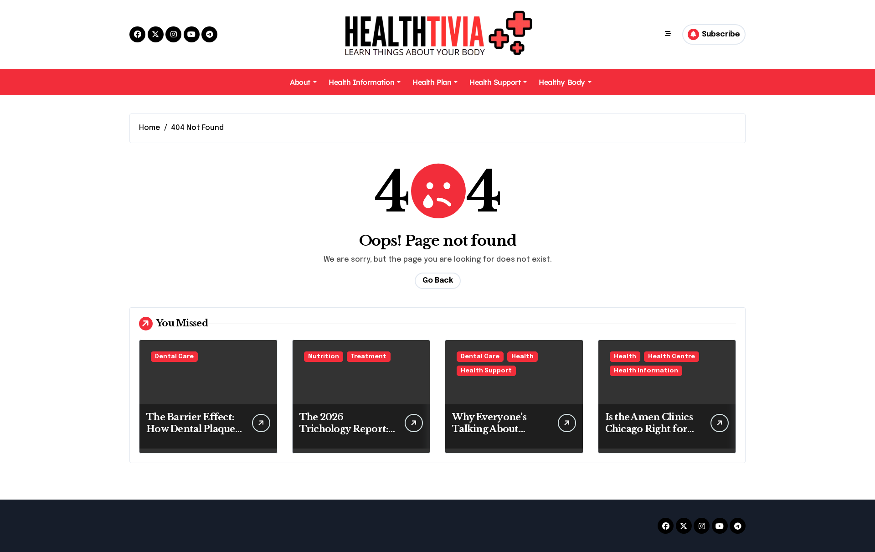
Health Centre (671, 357)
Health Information (361, 82)
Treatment (368, 357)
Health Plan (431, 82)
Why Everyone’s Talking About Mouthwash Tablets (497, 429)
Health (522, 357)
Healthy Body (562, 82)
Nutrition (323, 357)
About (300, 82)
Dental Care (174, 357)
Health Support (494, 82)
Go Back (437, 280)
